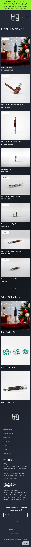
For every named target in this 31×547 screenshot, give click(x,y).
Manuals (5, 449)
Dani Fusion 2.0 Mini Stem (10, 279)
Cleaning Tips (7, 453)
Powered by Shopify (22, 539)
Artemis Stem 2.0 (7, 67)
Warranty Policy (8, 433)
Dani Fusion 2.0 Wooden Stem (11, 251)
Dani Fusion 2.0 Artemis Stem (11, 141)
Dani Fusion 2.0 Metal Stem (10, 196)
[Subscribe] (25, 515)
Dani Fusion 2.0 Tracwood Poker (12, 104)
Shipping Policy (7, 429)
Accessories (7, 367)
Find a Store (6, 441)
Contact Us (6, 437)
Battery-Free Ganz (12, 539)
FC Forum (6, 445)
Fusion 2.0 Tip (6, 169)
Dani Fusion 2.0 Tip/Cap (9, 224)
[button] (3, 17)
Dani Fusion (6, 402)
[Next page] (20, 289)
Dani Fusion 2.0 (8, 332)
